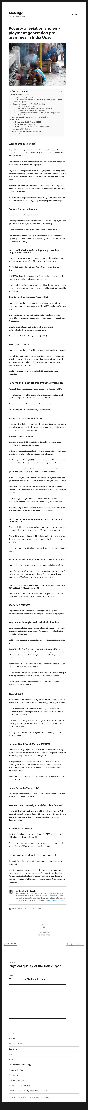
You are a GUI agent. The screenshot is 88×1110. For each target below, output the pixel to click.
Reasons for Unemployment (24, 97)
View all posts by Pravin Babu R (55, 900)
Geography (13, 1075)
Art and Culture (15, 1044)
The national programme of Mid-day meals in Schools (35, 108)
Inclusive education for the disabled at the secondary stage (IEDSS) (39, 113)
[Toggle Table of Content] (59, 91)
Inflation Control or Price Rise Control (26, 131)
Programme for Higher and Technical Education (31, 117)
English (12, 1059)
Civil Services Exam (17, 1080)
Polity (11, 1054)
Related (17, 134)
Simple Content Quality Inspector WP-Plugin (28, 1091)
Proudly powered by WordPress (38, 1098)
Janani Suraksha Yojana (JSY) (25, 124)
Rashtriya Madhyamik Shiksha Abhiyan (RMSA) (33, 111)
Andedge (16, 13)
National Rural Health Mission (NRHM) (28, 122)
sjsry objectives (22, 102)
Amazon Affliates (16, 1070)
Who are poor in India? (20, 95)
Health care (15, 120)
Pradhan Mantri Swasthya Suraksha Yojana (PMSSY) (33, 127)
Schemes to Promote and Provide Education (28, 104)
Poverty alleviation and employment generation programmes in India (38, 99)
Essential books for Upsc (19, 1086)
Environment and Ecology (20, 1065)
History (12, 1039)
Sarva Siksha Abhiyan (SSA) (26, 106)
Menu (75, 14)
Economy (39, 908)
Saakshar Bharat (23, 115)
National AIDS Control (22, 129)
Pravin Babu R (17, 908)
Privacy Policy (21, 1098)
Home (11, 1033)
